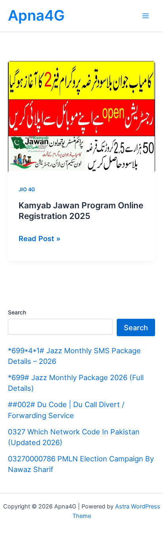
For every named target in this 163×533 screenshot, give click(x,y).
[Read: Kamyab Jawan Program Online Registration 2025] (81, 115)
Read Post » (40, 239)
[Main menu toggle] (145, 15)
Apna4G (36, 15)
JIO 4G (27, 189)
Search (17, 312)
